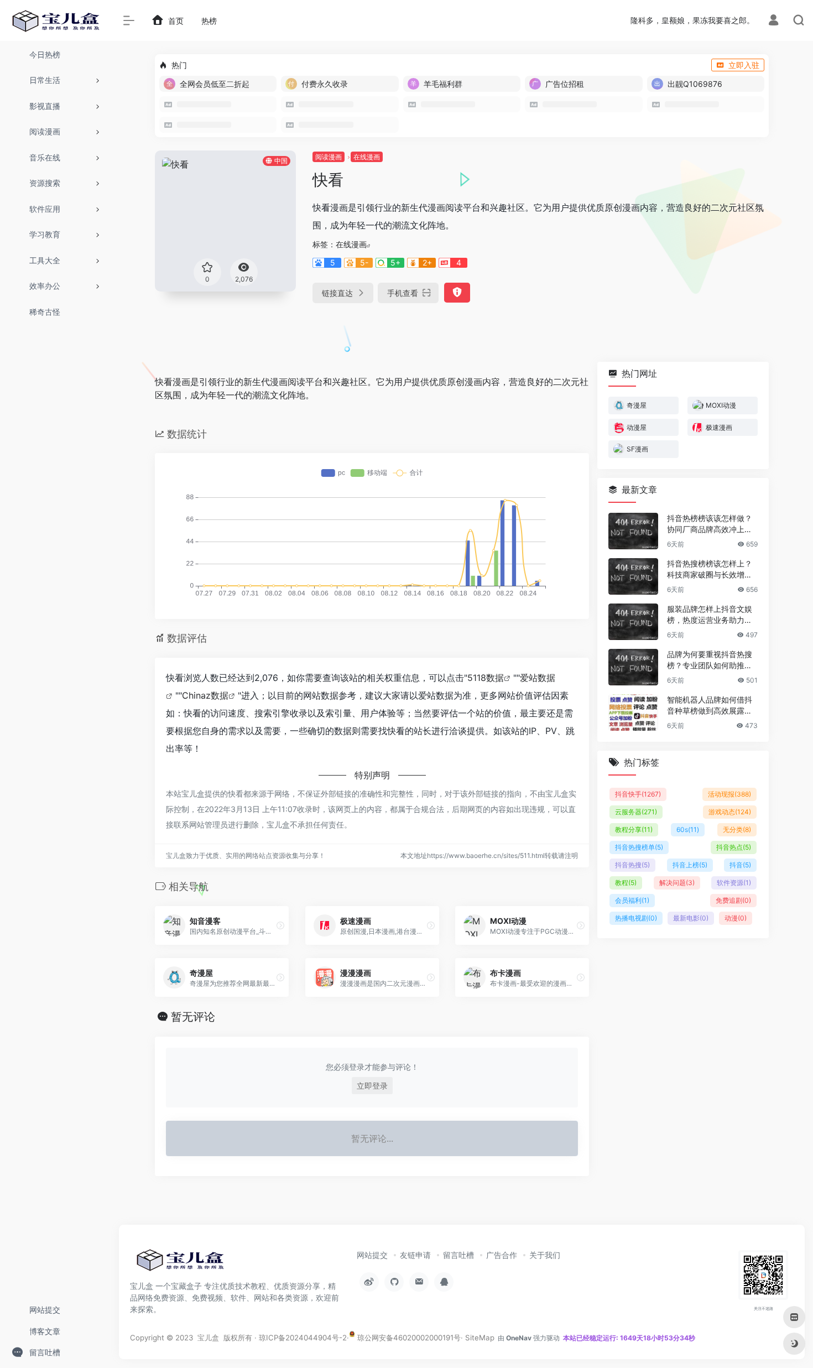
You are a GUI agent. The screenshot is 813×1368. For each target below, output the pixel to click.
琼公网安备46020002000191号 (408, 1337)
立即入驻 (743, 65)
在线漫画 (366, 157)
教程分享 (634, 829)
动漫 (736, 918)
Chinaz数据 (205, 695)
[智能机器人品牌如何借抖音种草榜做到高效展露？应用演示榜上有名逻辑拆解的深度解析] (633, 712)
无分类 (737, 829)
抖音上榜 (690, 865)
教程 (626, 882)
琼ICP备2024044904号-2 (303, 1337)
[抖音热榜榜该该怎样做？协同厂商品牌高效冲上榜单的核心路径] (633, 531)
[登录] (773, 21)
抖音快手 (638, 794)
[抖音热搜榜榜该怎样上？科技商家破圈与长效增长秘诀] (633, 576)
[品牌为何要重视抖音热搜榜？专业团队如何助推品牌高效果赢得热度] (633, 667)
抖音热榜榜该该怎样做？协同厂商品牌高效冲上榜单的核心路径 (709, 524)
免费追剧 (733, 900)
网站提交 (372, 1255)
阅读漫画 (328, 157)
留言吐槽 (458, 1255)
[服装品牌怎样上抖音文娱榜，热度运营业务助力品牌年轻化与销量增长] (633, 622)
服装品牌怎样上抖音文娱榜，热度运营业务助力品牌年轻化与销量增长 (709, 615)
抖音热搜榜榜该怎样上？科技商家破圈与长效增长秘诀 (709, 569)
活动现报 (729, 794)
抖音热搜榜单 (639, 847)
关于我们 (544, 1255)
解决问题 (677, 882)
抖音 (740, 865)
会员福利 (632, 900)
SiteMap (479, 1337)
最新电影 (690, 918)
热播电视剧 (636, 918)
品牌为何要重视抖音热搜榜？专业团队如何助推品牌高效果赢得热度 (709, 660)
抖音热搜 (632, 865)
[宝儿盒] (180, 1263)
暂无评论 (193, 1016)
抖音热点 (733, 847)
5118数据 (485, 677)
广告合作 (501, 1255)
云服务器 (636, 812)
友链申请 (415, 1255)
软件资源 (734, 882)
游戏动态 (729, 812)
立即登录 (372, 1085)
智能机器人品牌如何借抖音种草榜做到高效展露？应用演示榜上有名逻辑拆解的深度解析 (709, 705)
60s (687, 829)
